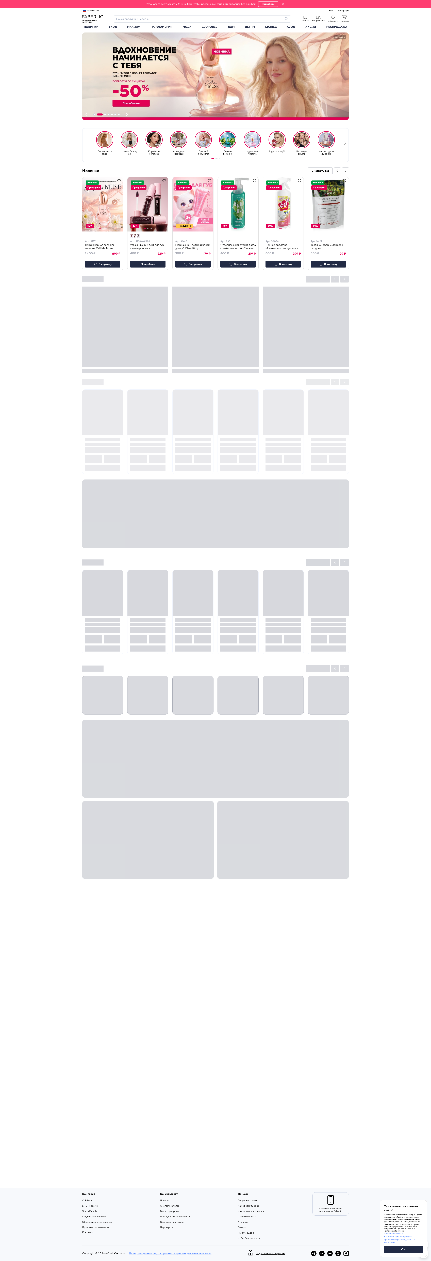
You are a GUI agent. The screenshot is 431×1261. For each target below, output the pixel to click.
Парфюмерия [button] (161, 27)
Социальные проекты (94, 1216)
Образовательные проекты (97, 1222)
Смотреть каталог (169, 1205)
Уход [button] (113, 27)
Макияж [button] (134, 27)
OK (403, 1249)
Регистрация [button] (343, 11)
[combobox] (199, 19)
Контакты (87, 1232)
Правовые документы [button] (94, 1227)
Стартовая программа (172, 1222)
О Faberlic (87, 1200)
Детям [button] (250, 27)
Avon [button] (291, 27)
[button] (215, 4)
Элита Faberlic (89, 1211)
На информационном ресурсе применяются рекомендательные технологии (170, 1253)
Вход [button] (331, 11)
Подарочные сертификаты (270, 1253)
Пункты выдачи (246, 1232)
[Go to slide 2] (215, 158)
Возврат (242, 1227)
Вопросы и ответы (248, 1200)
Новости (164, 1200)
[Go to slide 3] (216, 158)
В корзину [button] (105, 264)
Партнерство (167, 1227)
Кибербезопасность (249, 1238)
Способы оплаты (247, 1216)
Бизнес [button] (271, 27)
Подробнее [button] (148, 264)
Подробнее (268, 4)
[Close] (283, 4)
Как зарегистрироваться (251, 1211)
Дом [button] (231, 27)
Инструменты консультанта (175, 1216)
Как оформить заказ (248, 1205)
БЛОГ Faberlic (90, 1205)
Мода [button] (187, 27)
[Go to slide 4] (150, 228)
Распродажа (336, 27)
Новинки (91, 27)
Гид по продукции (169, 1211)
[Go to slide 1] (212, 158)
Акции (310, 27)
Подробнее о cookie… (394, 1233)
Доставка (243, 1222)
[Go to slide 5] (219, 158)
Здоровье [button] (210, 27)
